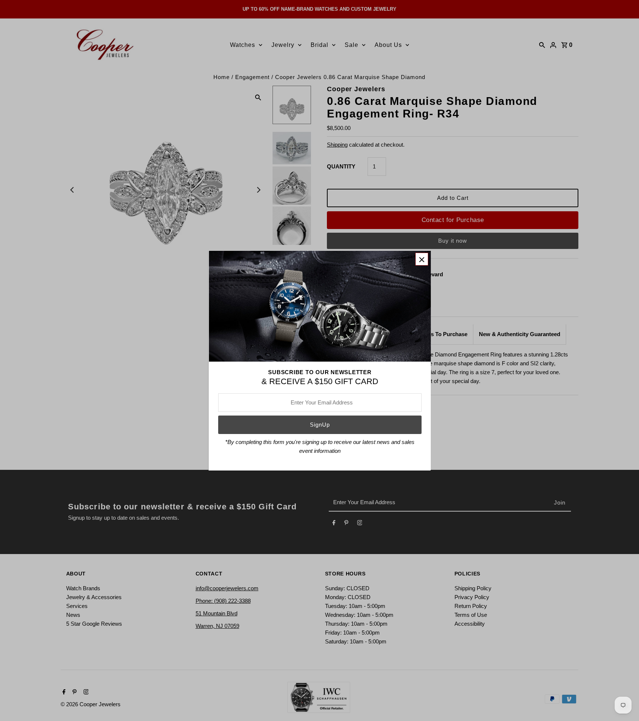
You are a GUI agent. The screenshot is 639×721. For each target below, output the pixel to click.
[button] (421, 259)
